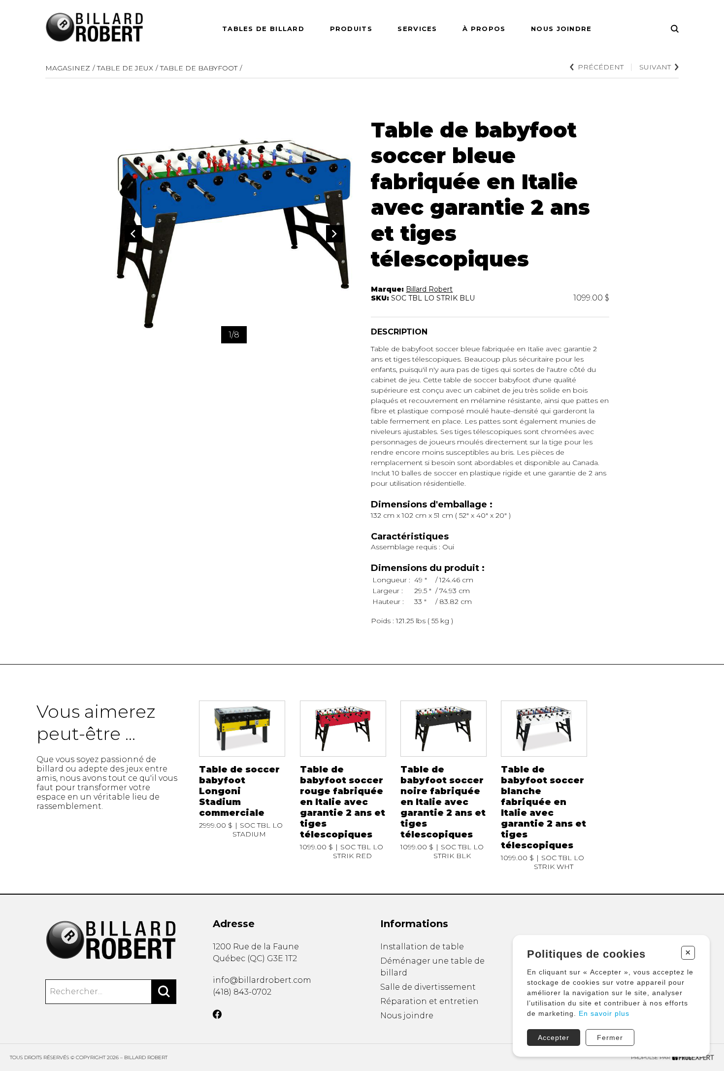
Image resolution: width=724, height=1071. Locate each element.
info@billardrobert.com (262, 980)
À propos (483, 29)
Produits (351, 29)
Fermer (610, 1037)
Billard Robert (429, 289)
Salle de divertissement (428, 987)
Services (417, 29)
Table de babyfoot (198, 68)
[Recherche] (675, 28)
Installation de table (422, 946)
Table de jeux (125, 68)
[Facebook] (217, 1014)
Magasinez (67, 68)
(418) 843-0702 (242, 992)
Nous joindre (561, 29)
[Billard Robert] (110, 940)
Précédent (601, 67)
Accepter (553, 1037)
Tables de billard (263, 29)
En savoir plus (604, 1013)
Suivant (655, 67)
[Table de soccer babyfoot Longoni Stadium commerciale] (242, 786)
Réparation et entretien (429, 1001)
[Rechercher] (164, 991)
